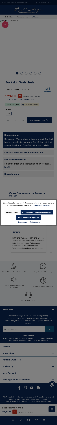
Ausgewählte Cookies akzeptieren (36, 212)
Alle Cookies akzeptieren (28, 217)
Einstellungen (12, 212)
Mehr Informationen (42, 205)
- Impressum (22, 222)
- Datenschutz (34, 222)
